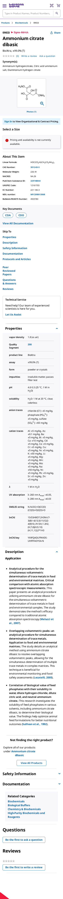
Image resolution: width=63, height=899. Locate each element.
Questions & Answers (9, 281)
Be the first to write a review (25, 867)
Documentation (13, 253)
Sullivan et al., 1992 (34, 724)
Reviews (8, 289)
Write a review (29, 55)
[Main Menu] (4, 5)
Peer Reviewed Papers (9, 270)
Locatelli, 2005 (43, 677)
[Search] (56, 13)
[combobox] (31, 13)
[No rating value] (9, 56)
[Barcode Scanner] (52, 5)
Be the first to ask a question (23, 840)
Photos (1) (31, 111)
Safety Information (15, 248)
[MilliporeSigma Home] (16, 5)
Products (5, 22)
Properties (9, 237)
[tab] (8, 23)
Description (10, 242)
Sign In (8, 121)
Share (57, 32)
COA (8, 215)
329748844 (36, 180)
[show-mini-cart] (58, 5)
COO (21, 215)
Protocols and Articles (17, 259)
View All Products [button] (31, 763)
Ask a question (47, 55)
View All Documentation (18, 223)
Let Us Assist (13, 314)
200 (30, 344)
